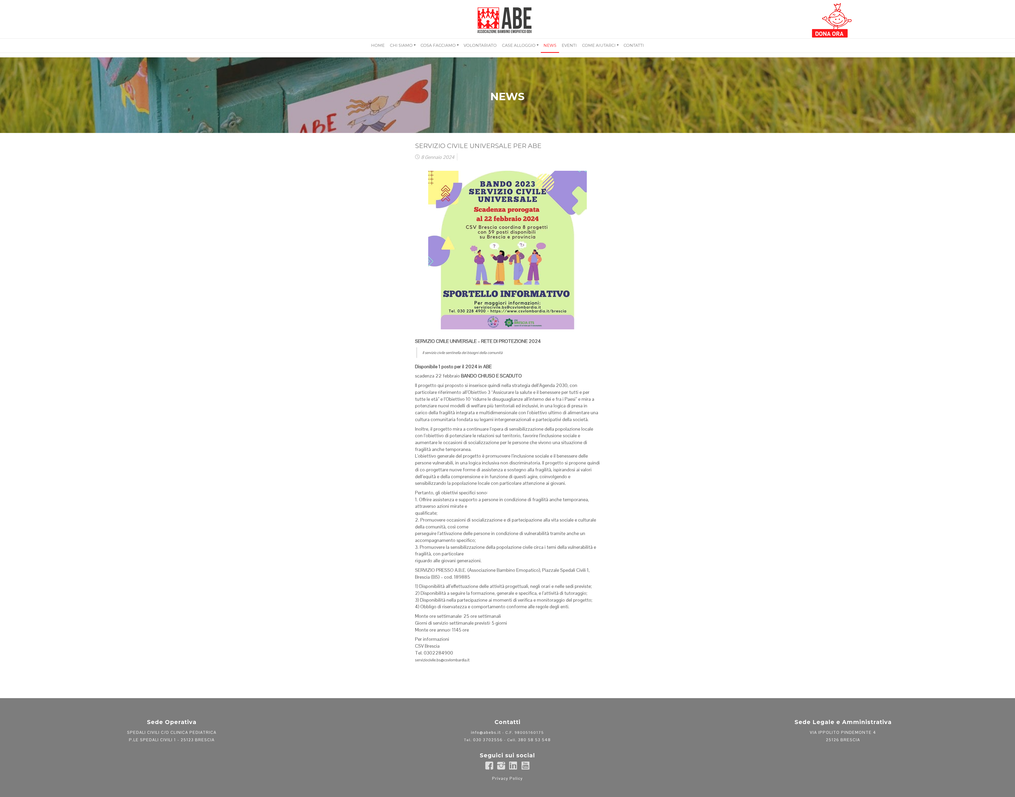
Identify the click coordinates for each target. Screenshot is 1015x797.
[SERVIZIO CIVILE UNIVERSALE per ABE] (507, 245)
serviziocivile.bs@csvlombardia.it (442, 659)
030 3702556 (488, 739)
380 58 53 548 (534, 739)
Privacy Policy (507, 778)
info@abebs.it (486, 732)
